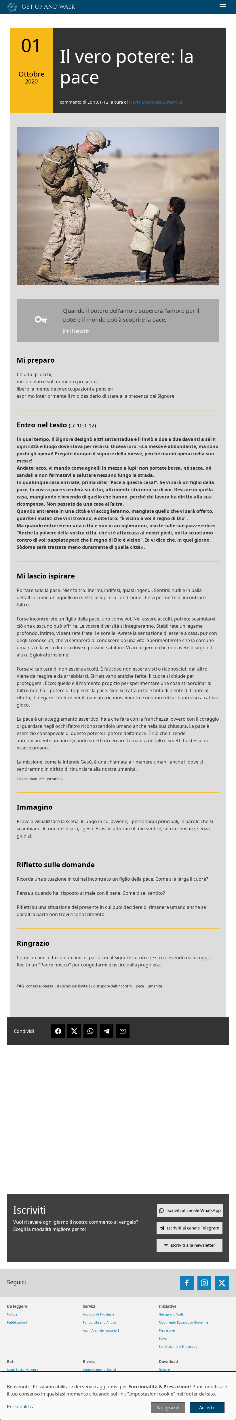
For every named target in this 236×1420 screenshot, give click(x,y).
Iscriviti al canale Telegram (193, 1228)
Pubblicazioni (17, 1322)
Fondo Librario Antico (99, 1322)
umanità (155, 986)
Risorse (164, 1369)
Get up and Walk (171, 1314)
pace (140, 986)
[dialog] (118, 1396)
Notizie (12, 1314)
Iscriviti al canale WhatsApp (193, 1210)
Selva (163, 1338)
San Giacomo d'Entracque (178, 1346)
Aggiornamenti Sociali (99, 1369)
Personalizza (21, 1406)
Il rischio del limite (72, 986)
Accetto (207, 1407)
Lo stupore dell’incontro (111, 986)
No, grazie (168, 1407)
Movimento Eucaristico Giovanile (183, 1322)
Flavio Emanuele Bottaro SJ (155, 102)
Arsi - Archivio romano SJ (101, 1330)
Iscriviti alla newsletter (193, 1245)
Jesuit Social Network (22, 1369)
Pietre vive (167, 1330)
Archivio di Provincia (98, 1314)
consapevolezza (39, 986)
